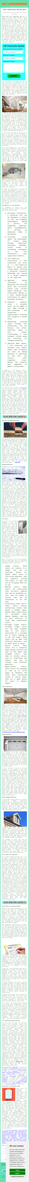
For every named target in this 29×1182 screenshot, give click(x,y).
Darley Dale (24, 387)
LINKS (14, 6)
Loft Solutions (22, 1136)
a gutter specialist (10, 1083)
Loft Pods (11, 1131)
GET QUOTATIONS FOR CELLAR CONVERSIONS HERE (13, 732)
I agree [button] (17, 1170)
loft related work (10, 1121)
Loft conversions (6, 387)
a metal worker (14, 1068)
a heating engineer (22, 1081)
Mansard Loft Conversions (9, 1135)
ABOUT (17, 6)
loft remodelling (13, 1112)
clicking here (19, 1061)
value (7, 132)
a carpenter (13, 1076)
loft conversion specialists (21, 1089)
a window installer (22, 1069)
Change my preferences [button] (17, 1176)
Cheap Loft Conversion (16, 1139)
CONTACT (20, 6)
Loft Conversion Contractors (9, 1134)
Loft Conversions (5, 1164)
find (6, 1022)
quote (8, 992)
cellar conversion (22, 715)
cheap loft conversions (20, 1105)
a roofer (4, 1069)
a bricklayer (21, 1074)
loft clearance (16, 1082)
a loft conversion (19, 141)
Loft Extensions (22, 1134)
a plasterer (14, 1071)
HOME (11, 6)
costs (3, 82)
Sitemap (3, 1163)
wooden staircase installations (11, 1072)
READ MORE (17, 462)
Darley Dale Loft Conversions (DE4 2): (13, 16)
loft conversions (16, 192)
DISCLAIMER (25, 6)
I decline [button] (17, 1173)
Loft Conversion (19, 1131)
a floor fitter (10, 1073)
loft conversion (6, 86)
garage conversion (7, 754)
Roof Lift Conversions (11, 1130)
